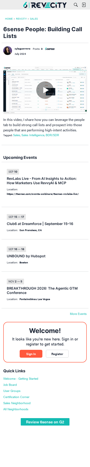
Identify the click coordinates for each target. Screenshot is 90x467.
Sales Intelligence (32, 135)
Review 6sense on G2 (45, 421)
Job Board (10, 384)
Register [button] (57, 354)
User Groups (12, 390)
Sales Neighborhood (17, 403)
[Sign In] (84, 5)
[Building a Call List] (45, 90)
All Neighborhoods (15, 409)
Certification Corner (16, 397)
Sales (16, 135)
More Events (78, 314)
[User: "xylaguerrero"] (7, 50)
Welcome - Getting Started (20, 378)
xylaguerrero (22, 48)
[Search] (76, 5)
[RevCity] (45, 5)
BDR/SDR (52, 135)
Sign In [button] (31, 354)
